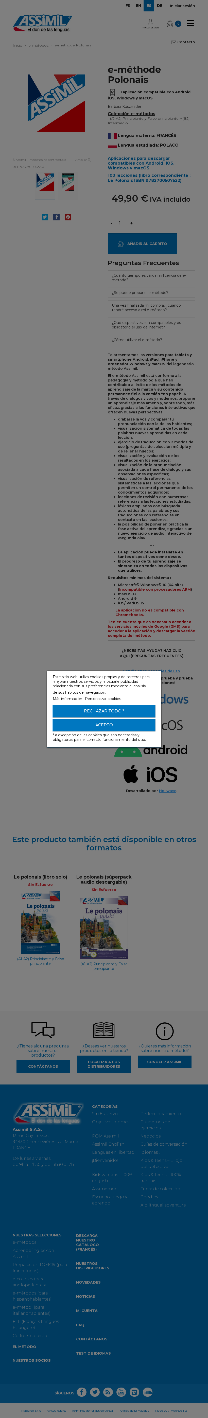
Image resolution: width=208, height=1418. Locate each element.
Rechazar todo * (104, 711)
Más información (68, 698)
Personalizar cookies (103, 698)
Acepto (104, 725)
